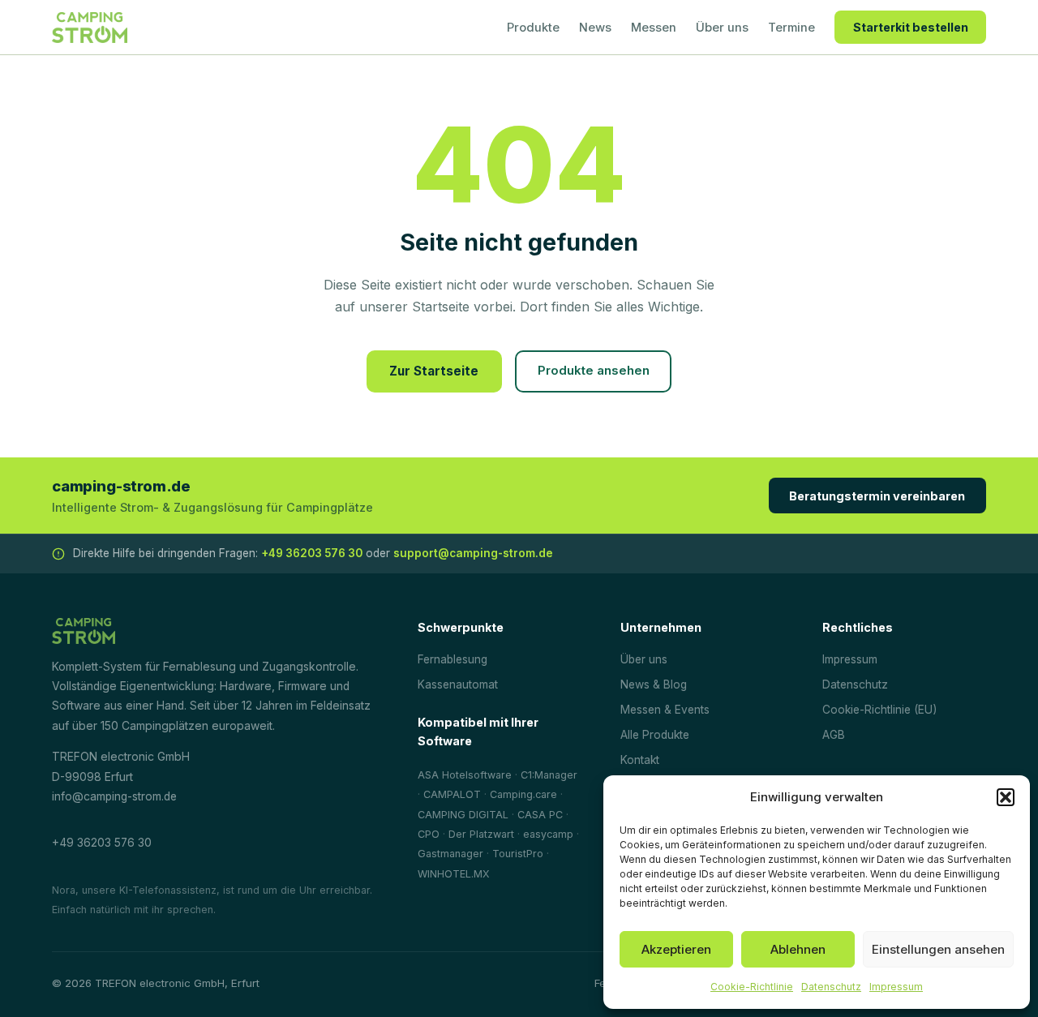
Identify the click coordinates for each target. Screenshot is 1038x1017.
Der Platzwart (481, 834)
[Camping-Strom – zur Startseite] (89, 27)
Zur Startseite (433, 371)
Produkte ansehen (594, 370)
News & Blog (653, 684)
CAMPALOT (452, 794)
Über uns (722, 27)
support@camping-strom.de (473, 553)
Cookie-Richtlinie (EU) (879, 709)
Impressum (896, 987)
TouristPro (517, 854)
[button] (1005, 797)
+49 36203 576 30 (311, 553)
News (595, 27)
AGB (833, 734)
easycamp (548, 834)
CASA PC (540, 815)
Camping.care (523, 794)
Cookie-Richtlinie (751, 987)
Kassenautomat (458, 684)
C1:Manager (549, 775)
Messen (653, 27)
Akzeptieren (676, 949)
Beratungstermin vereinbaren (877, 496)
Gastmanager (450, 854)
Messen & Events (665, 709)
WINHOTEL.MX (454, 874)
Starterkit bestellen (910, 27)
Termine (791, 27)
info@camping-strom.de (114, 796)
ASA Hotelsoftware (465, 775)
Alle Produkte (654, 734)
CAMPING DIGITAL (463, 815)
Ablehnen (798, 949)
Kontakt (639, 759)
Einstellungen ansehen (938, 949)
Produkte (533, 27)
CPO (429, 834)
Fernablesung (452, 659)
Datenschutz (831, 987)
